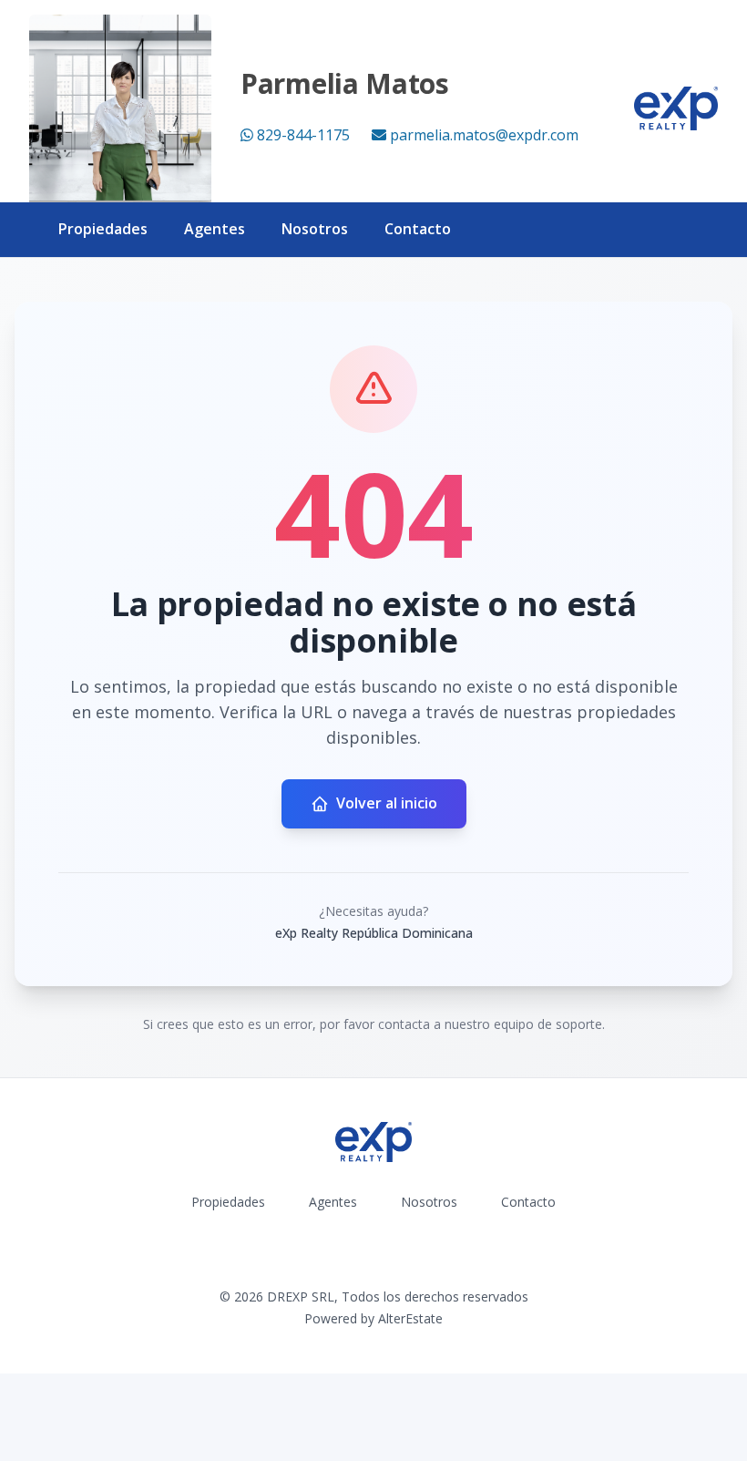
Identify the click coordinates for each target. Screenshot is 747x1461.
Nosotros (314, 229)
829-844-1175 (303, 135)
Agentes (214, 229)
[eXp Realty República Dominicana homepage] (676, 108)
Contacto (417, 229)
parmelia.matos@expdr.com (484, 135)
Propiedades (103, 229)
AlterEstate (410, 1318)
